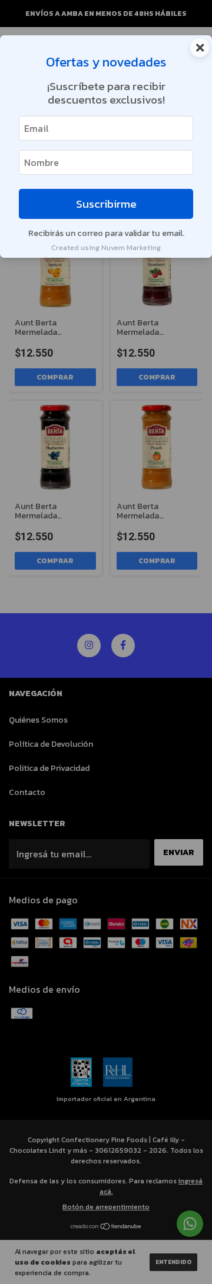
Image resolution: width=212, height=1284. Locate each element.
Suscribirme (106, 203)
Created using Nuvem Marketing (106, 247)
